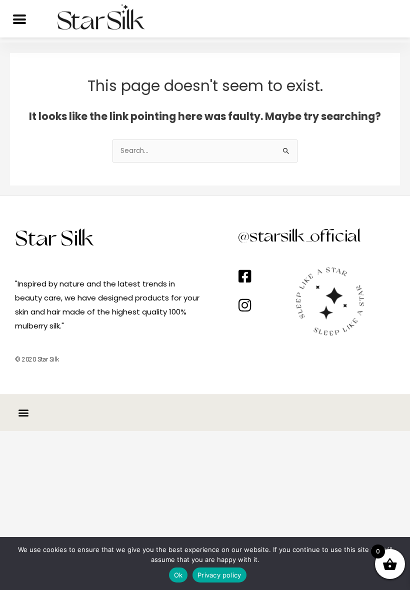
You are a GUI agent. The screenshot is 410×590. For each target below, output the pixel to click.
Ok (178, 575)
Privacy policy (220, 575)
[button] (23, 412)
